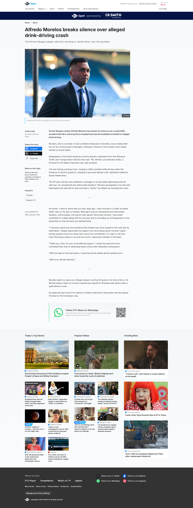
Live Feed (163, 9)
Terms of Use (41, 486)
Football (29, 195)
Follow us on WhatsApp (110, 481)
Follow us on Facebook (136, 476)
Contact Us (64, 486)
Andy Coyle (30, 131)
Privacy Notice (53, 486)
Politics (61, 9)
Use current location (148, 4)
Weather (123, 4)
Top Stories (30, 9)
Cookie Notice (76, 486)
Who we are (29, 486)
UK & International (90, 9)
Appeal (78, 480)
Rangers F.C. (31, 200)
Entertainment (73, 9)
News (27, 23)
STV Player (30, 480)
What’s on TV (64, 480)
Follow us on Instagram (137, 481)
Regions (41, 9)
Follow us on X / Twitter (110, 476)
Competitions (46, 480)
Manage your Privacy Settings (38, 493)
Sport (52, 9)
